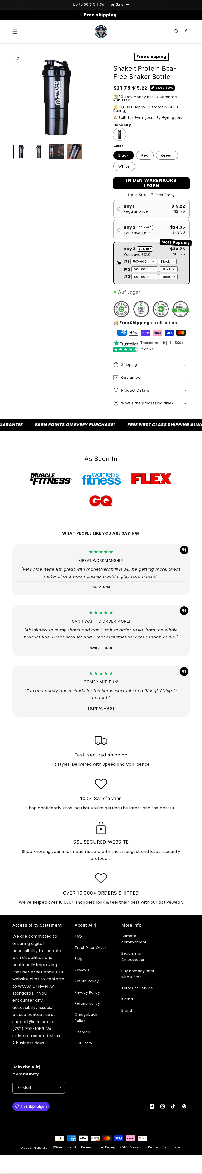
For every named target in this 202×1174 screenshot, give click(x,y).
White (124, 166)
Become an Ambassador (133, 956)
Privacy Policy (87, 992)
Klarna (127, 999)
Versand (136, 1147)
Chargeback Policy (86, 1017)
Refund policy (87, 1003)
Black (123, 155)
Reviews (82, 970)
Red (145, 155)
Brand (126, 1010)
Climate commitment (134, 939)
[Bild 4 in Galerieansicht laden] (74, 151)
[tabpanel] (51, 479)
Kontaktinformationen (165, 1147)
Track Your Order (90, 947)
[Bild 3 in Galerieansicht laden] (56, 151)
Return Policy (87, 981)
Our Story (83, 1043)
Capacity (122, 125)
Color (118, 145)
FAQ (78, 936)
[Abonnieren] (59, 1088)
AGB (123, 1147)
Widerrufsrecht (64, 1147)
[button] (14, 31)
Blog (78, 958)
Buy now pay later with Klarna (137, 973)
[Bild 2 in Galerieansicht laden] (39, 151)
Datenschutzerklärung (98, 1147)
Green (167, 155)
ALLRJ (38, 1148)
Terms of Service (137, 988)
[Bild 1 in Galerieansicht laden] (21, 151)
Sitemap (82, 1032)
